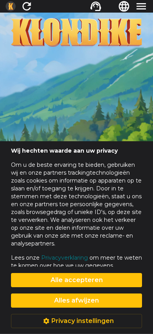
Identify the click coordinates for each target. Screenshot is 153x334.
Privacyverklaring (64, 257)
